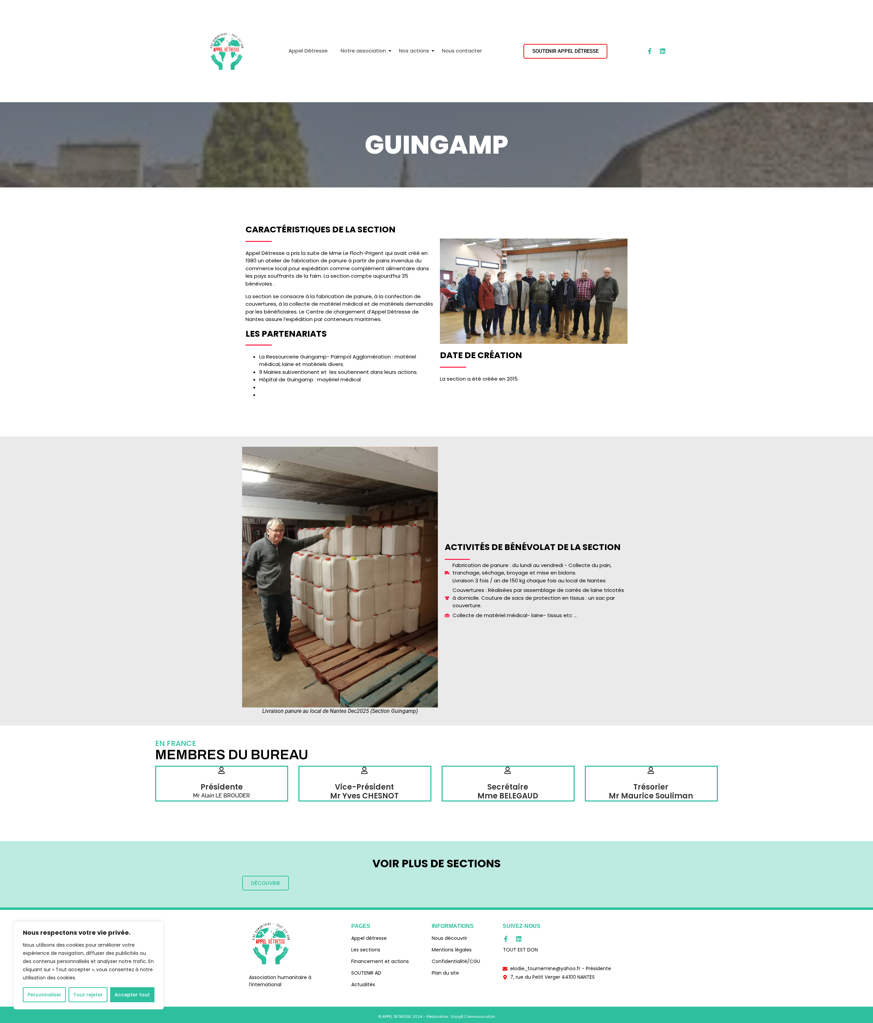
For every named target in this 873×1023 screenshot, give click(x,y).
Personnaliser (44, 994)
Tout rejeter (88, 994)
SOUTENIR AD (366, 972)
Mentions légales (452, 949)
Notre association (363, 50)
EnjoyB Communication (473, 1016)
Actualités (363, 984)
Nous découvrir (449, 938)
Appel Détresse (308, 50)
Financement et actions (380, 961)
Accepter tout (132, 994)
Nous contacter (462, 50)
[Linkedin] (663, 51)
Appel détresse (369, 938)
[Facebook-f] (650, 51)
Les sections (365, 949)
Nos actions (414, 50)
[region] (89, 965)
